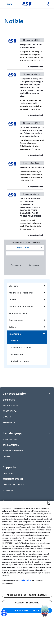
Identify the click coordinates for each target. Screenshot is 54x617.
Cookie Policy (24, 580)
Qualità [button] (12, 299)
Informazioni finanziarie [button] (20, 306)
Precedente (16, 265)
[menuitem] (9, 400)
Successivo (34, 265)
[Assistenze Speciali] (49, 4)
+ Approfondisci (35, 66)
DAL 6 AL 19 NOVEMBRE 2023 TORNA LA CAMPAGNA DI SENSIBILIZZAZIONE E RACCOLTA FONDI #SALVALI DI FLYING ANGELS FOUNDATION (31, 207)
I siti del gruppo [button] (13, 433)
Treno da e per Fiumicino (32, 167)
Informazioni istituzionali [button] (21, 292)
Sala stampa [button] (14, 334)
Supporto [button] (9, 467)
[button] (25, 247)
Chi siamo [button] (13, 286)
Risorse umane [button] (15, 320)
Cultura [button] (12, 327)
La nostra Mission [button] (14, 393)
